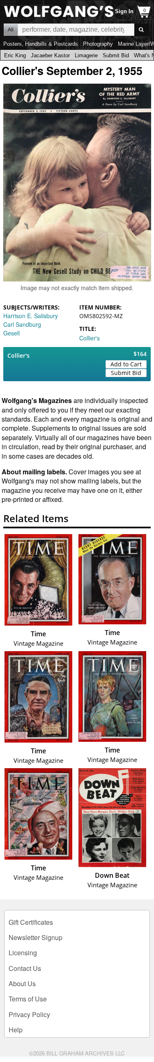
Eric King (15, 55)
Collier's (89, 338)
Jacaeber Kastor (50, 55)
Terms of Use (28, 998)
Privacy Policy (29, 1014)
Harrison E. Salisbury (30, 316)
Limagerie (86, 55)
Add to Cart (126, 364)
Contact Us (25, 968)
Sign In (124, 11)
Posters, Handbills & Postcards (40, 44)
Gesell (11, 333)
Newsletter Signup (35, 937)
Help (16, 1029)
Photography (98, 44)
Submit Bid (116, 55)
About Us (22, 983)
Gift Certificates (31, 922)
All (11, 30)
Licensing (23, 952)
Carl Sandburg (22, 324)
